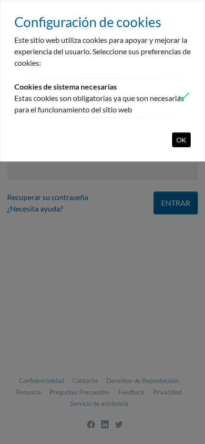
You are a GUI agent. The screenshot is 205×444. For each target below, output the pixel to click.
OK (181, 140)
